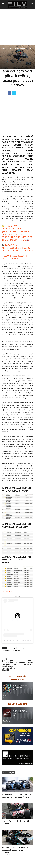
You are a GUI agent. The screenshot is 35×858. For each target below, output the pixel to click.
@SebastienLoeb (11, 229)
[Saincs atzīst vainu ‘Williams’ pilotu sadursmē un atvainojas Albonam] (17, 784)
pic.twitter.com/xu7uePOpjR (17, 251)
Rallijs (7, 48)
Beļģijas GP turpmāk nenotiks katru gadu (25, 662)
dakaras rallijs (11, 648)
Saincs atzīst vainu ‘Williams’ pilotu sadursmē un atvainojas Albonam (17, 796)
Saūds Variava (6, 650)
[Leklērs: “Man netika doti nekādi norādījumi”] (17, 811)
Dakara (12, 48)
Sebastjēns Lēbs (16, 650)
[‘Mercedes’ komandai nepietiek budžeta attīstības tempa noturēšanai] (17, 837)
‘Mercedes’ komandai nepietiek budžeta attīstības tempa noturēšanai (15, 849)
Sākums (3, 48)
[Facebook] (9, 93)
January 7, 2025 (10, 259)
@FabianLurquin (10, 231)
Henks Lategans (21, 648)
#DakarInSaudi (23, 248)
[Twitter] (14, 93)
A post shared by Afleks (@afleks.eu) (17, 640)
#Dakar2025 (8, 248)
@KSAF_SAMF (11, 245)
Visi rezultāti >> (7, 592)
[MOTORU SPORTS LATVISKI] (17, 4)
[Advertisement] (17, 27)
